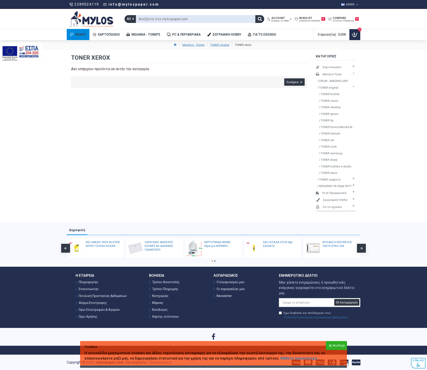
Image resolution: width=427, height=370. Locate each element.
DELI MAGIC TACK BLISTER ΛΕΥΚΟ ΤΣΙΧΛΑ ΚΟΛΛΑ (103, 244)
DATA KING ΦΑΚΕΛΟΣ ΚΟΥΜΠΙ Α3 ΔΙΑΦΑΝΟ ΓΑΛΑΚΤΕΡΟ (159, 245)
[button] (65, 248)
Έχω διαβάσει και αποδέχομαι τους (315, 315)
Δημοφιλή (77, 230)
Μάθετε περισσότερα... (300, 358)
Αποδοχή (338, 345)
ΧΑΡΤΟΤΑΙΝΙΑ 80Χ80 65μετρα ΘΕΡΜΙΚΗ (217, 244)
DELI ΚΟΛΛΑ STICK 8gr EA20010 (277, 244)
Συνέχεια (292, 82)
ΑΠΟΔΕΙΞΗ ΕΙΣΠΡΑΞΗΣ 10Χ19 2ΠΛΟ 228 (337, 244)
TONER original (219, 45)
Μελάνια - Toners (193, 45)
